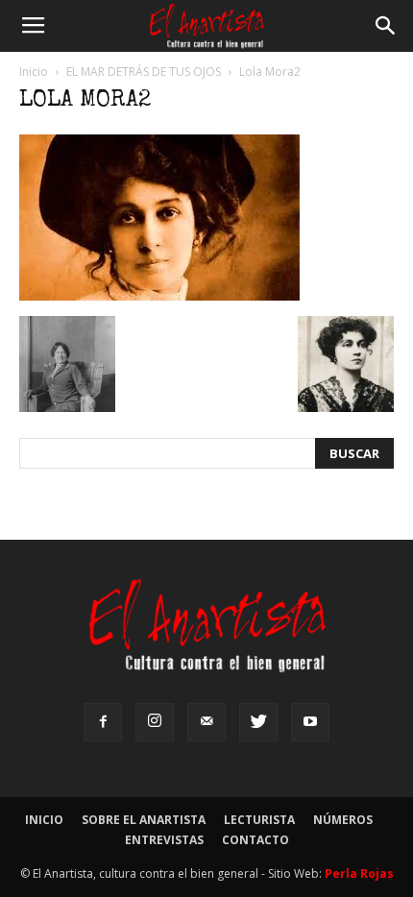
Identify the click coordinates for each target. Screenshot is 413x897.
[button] (386, 26)
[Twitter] (258, 722)
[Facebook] (103, 722)
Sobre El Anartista (144, 820)
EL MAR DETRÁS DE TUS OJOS (143, 71)
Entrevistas (164, 840)
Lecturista (259, 820)
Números (343, 820)
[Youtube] (310, 722)
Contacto (255, 840)
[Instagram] (154, 722)
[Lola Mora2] (159, 295)
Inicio (33, 71)
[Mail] (206, 722)
